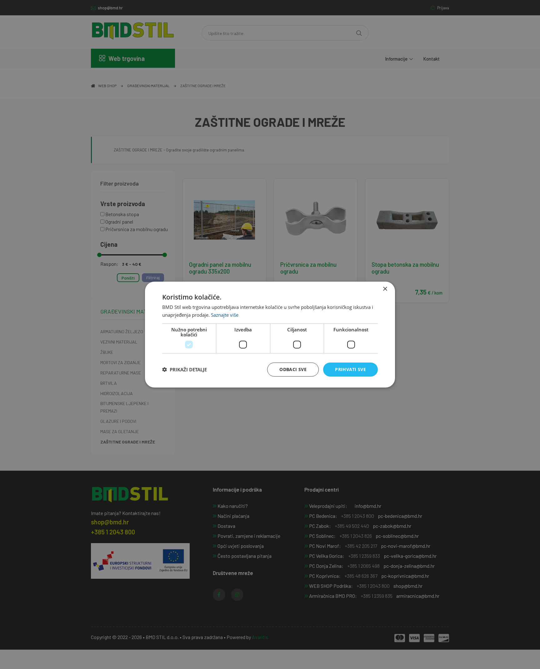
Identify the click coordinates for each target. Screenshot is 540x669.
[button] (184, 369)
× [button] (384, 289)
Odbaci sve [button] (293, 369)
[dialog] (270, 335)
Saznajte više (224, 315)
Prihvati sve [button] (350, 369)
